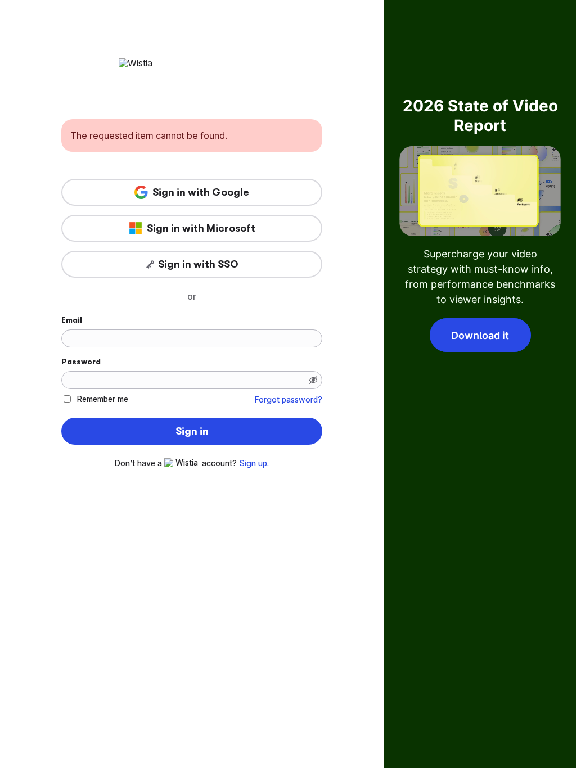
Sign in (192, 431)
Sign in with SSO (198, 264)
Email (71, 319)
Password (81, 361)
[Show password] (313, 380)
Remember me (102, 399)
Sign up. (254, 463)
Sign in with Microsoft (201, 228)
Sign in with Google (200, 192)
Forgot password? (288, 399)
